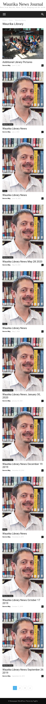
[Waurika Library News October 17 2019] (23, 570)
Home (4, 20)
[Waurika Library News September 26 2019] (23, 640)
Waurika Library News (14, 128)
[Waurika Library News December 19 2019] (23, 434)
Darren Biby (6, 65)
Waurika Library (8, 58)
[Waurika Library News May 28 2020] (23, 232)
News (11, 20)
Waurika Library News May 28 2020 (22, 261)
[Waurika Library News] (23, 99)
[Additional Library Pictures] (23, 43)
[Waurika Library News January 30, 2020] (23, 365)
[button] (42, 14)
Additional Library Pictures (17, 62)
